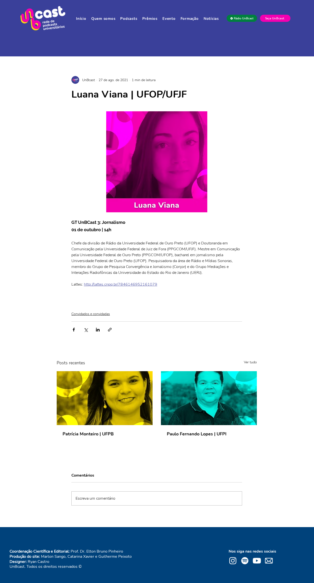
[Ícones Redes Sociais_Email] (269, 561)
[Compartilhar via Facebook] (73, 329)
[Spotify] (245, 561)
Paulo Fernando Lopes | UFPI (196, 434)
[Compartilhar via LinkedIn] (97, 329)
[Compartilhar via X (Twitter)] (85, 329)
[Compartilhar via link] (109, 329)
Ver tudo (250, 362)
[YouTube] (257, 561)
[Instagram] (233, 561)
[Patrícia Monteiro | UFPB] (105, 398)
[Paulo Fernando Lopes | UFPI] (209, 398)
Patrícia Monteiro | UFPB (88, 434)
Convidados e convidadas (90, 314)
